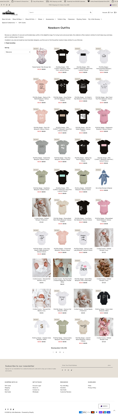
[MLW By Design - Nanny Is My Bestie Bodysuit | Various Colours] (41, 86)
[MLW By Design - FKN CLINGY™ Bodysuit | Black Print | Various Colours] (83, 56)
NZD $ (114, 5)
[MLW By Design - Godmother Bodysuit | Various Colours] (41, 146)
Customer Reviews (65, 392)
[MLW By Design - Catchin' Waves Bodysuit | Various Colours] (83, 327)
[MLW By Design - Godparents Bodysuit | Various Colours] (104, 116)
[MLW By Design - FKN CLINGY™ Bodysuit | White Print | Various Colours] (62, 56)
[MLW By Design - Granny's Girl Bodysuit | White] (62, 298)
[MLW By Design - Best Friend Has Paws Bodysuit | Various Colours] (104, 86)
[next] (63, 352)
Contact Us (36, 390)
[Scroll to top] (114, 410)
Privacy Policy (92, 388)
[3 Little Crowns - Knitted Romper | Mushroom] (41, 207)
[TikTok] (9, 5)
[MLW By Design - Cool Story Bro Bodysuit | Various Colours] (83, 207)
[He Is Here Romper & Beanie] (104, 177)
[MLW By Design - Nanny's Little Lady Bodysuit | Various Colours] (83, 237)
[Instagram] (6, 5)
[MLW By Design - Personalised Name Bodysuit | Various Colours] (104, 207)
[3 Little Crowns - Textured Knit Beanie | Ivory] (41, 298)
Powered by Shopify (28, 412)
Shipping (7, 388)
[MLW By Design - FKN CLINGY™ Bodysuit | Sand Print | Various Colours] (62, 116)
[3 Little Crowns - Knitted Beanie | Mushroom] (83, 298)
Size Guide (8, 392)
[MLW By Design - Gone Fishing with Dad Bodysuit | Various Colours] (62, 86)
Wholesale (35, 392)
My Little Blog (64, 385)
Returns (7, 390)
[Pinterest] (3, 5)
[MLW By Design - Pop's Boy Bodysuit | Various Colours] (62, 146)
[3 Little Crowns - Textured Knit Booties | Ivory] (41, 268)
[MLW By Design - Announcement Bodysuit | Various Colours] (104, 56)
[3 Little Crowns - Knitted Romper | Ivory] (104, 237)
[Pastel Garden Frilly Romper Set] (41, 56)
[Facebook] (1, 5)
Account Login (37, 385)
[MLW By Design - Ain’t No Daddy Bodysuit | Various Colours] (83, 116)
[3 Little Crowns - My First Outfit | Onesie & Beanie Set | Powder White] (62, 268)
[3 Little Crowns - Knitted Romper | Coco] (104, 268)
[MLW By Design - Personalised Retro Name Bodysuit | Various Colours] (62, 207)
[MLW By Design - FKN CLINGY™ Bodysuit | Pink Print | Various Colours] (104, 146)
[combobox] (58, 12)
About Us (35, 388)
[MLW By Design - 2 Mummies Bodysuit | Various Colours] (62, 237)
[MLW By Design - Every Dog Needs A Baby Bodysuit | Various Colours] (41, 237)
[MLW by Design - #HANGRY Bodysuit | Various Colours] (83, 177)
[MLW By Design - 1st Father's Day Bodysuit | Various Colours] (83, 86)
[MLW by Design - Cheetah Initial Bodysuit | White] (41, 327)
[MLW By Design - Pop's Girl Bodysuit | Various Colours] (41, 116)
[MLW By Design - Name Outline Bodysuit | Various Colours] (62, 327)
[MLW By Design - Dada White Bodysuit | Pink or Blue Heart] (83, 268)
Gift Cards (8, 385)
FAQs (89, 385)
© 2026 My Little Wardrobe (13, 412)
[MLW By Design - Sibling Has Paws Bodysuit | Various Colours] (83, 146)
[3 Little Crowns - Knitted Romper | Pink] (104, 327)
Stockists (63, 388)
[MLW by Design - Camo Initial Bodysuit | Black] (104, 298)
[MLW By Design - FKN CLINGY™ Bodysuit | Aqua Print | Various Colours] (62, 177)
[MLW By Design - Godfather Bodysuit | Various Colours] (41, 177)
